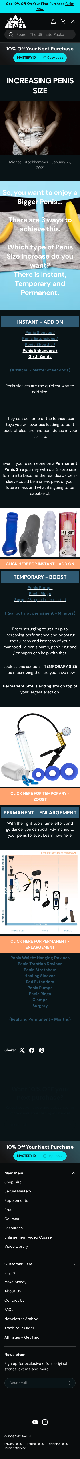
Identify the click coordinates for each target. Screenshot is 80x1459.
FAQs (8, 1309)
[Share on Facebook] (32, 1050)
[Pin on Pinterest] (41, 1050)
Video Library (16, 1246)
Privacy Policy (13, 1444)
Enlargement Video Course (28, 1237)
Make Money (15, 1281)
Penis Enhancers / (40, 350)
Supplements (16, 1200)
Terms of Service (15, 1448)
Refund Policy (35, 1444)
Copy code (55, 1156)
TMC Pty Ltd (23, 1436)
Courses (11, 1218)
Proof (9, 1209)
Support (15, 129)
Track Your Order (19, 1327)
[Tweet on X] (22, 1050)
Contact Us (14, 1300)
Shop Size (13, 1182)
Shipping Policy (58, 1444)
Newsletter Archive (21, 1318)
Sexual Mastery (17, 1191)
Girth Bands (40, 356)
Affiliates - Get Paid (22, 1337)
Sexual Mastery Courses (30, 80)
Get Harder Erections (27, 63)
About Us (12, 1291)
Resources (13, 1227)
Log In (9, 1272)
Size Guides (18, 46)
